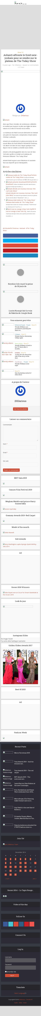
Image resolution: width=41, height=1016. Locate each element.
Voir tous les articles (20, 409)
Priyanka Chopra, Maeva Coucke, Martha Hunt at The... (24, 817)
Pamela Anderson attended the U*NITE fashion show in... (25, 826)
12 (25, 863)
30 (10, 875)
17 (15, 867)
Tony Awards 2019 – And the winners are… (24, 763)
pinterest (26, 924)
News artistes (18, 343)
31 (15, 875)
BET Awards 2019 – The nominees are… (22, 778)
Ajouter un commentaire (31, 65)
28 (35, 871)
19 (25, 867)
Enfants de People (20, 325)
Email (5, 452)
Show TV (20, 52)
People (28, 325)
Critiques (17, 334)
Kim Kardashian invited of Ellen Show (23, 374)
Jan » (34, 879)
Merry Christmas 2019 (22, 753)
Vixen (25, 1003)
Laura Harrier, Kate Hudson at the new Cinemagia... (24, 784)
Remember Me (11, 972)
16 (10, 867)
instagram (21, 924)
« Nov (7, 879)
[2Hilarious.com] (20, 2)
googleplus (16, 924)
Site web (5, 461)
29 (5, 875)
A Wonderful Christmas (11, 228)
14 (35, 863)
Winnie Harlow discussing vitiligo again (23, 337)
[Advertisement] (20, 26)
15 (5, 867)
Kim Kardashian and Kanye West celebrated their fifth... (24, 791)
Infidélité (17, 353)
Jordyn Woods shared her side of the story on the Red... (23, 356)
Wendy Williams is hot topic (22, 364)
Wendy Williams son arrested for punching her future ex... (23, 328)
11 (20, 863)
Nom (5, 444)
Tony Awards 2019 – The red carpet (23, 771)
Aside (16, 1003)
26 (25, 871)
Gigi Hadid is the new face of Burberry (24, 808)
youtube (31, 924)
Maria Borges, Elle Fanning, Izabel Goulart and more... (24, 800)
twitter (10, 924)
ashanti (22, 228)
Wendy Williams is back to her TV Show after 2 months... (23, 347)
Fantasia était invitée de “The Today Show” (20, 202)
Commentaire (7, 425)
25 (20, 871)
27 (30, 871)
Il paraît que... (19, 362)
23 (10, 871)
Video (20, 1003)
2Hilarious (18, 65)
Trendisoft (29, 999)
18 (20, 867)
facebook (5, 924)
